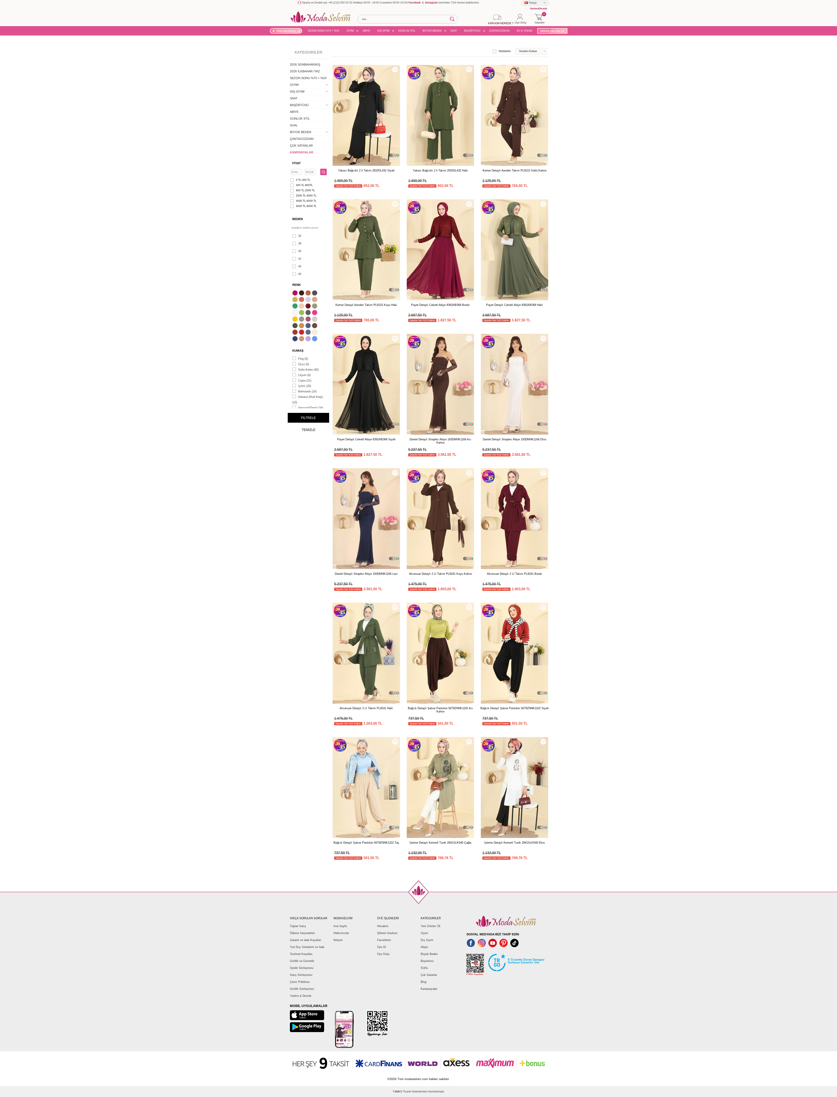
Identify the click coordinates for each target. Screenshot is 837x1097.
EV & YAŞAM (524, 30)
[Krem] (315, 332)
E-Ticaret (405, 1091)
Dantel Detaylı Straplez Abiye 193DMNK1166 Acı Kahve (440, 441)
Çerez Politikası (300, 981)
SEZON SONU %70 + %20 (323, 30)
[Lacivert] (295, 339)
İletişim (338, 940)
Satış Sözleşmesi (301, 975)
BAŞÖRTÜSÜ (472, 30)
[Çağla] (315, 306)
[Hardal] (302, 326)
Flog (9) (303, 358)
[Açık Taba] (308, 293)
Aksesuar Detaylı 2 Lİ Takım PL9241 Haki (366, 708)
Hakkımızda (341, 933)
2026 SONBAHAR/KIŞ (305, 64)
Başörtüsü (427, 961)
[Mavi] (315, 339)
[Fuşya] (315, 313)
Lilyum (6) (304, 375)
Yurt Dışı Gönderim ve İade (307, 947)
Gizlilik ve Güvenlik (302, 961)
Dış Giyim (427, 940)
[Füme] (308, 313)
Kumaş (297, 350)
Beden (297, 219)
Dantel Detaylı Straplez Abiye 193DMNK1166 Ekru (514, 439)
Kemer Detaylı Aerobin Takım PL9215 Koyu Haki (366, 305)
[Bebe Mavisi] (308, 300)
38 (299, 243)
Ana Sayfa (340, 926)
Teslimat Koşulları (301, 954)
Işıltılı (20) (304, 386)
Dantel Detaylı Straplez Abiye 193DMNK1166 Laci (366, 573)
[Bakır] (302, 300)
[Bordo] (308, 306)
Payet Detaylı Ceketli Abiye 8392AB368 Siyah (366, 439)
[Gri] (302, 319)
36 (299, 235)
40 (299, 251)
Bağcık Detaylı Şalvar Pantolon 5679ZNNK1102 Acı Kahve (440, 710)
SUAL (294, 125)
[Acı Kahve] (302, 293)
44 (299, 266)
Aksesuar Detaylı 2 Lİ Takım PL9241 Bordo (514, 573)
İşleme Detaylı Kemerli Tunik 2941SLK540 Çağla (440, 842)
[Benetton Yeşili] (295, 306)
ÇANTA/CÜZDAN (499, 30)
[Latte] (302, 339)
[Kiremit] (295, 332)
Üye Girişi (383, 954)
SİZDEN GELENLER (552, 31)
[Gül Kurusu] (308, 319)
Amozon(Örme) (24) (310, 407)
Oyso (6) (303, 364)
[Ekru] (295, 313)
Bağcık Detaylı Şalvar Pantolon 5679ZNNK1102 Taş (366, 842)
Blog (423, 981)
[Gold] (295, 319)
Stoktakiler (504, 51)
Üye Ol (381, 947)
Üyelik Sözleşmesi (301, 968)
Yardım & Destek (300, 995)
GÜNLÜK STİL (406, 30)
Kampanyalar (429, 988)
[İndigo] (308, 326)
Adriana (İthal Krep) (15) (307, 399)
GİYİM (350, 30)
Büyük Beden (429, 954)
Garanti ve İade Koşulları (305, 940)
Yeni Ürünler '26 (430, 926)
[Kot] (308, 332)
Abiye (424, 947)
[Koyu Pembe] (295, 293)
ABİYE (366, 30)
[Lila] (308, 339)
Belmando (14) (307, 391)
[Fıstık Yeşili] (302, 313)
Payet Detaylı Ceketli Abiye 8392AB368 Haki (514, 305)
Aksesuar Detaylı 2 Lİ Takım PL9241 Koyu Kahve (440, 573)
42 (299, 258)
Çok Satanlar (429, 975)
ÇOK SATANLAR (301, 145)
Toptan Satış (298, 926)
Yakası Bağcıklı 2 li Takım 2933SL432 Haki (440, 170)
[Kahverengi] (315, 326)
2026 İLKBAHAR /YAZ (305, 71)
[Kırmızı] (302, 332)
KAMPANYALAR (301, 152)
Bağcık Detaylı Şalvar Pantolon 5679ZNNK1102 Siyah (514, 708)
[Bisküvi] (302, 306)
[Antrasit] (315, 293)
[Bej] (315, 300)
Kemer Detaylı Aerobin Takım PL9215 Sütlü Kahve (514, 170)
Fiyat (296, 163)
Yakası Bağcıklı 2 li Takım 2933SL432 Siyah (366, 170)
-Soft (396, 1091)
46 (299, 274)
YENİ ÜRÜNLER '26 (288, 31)
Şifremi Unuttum (387, 933)
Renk (296, 285)
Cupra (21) (304, 380)
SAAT (453, 30)
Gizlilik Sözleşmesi (302, 988)
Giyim (424, 933)
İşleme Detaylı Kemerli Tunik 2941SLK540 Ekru (514, 842)
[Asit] (295, 300)
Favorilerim (384, 940)
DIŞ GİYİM (383, 30)
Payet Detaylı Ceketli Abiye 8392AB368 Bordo (440, 305)
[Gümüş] (315, 319)
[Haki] (295, 326)
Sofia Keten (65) (308, 369)
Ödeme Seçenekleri (302, 933)
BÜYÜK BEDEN (432, 30)
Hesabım (382, 926)
